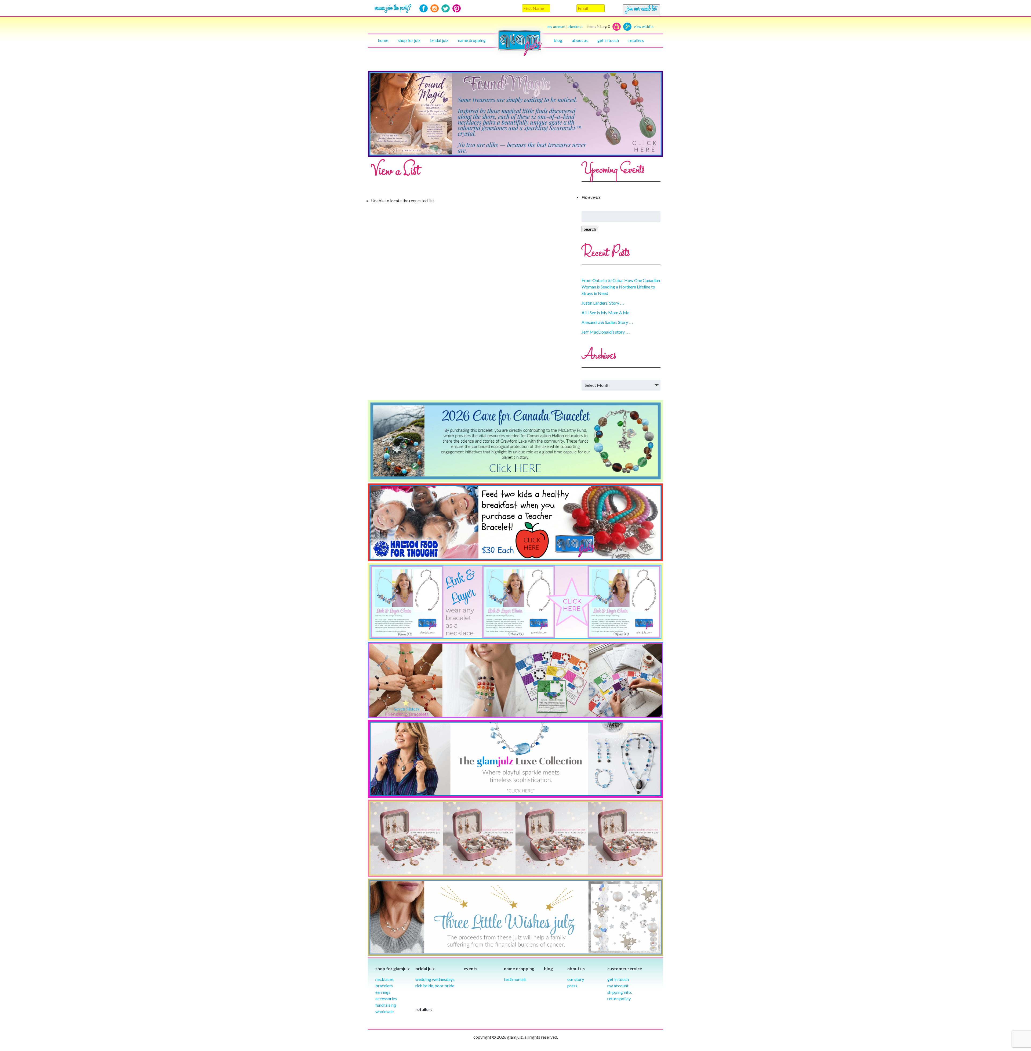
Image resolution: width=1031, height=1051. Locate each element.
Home (383, 40)
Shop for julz (409, 40)
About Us (580, 40)
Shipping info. (619, 992)
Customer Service (624, 968)
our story (575, 979)
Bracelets (384, 985)
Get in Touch (618, 979)
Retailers (636, 40)
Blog (558, 40)
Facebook (423, 8)
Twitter (445, 8)
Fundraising (385, 1004)
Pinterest (456, 8)
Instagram (434, 8)
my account (556, 26)
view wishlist (644, 26)
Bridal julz (439, 40)
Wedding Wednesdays (435, 979)
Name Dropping (472, 40)
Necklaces (384, 979)
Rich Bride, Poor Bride (434, 985)
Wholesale (384, 1011)
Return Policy (619, 998)
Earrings (382, 992)
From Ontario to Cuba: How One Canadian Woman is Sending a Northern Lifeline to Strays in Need (621, 287)
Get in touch (608, 40)
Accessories (386, 998)
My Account (618, 985)
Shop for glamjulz (392, 968)
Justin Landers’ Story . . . (603, 302)
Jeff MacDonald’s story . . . (606, 331)
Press (572, 985)
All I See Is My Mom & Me (605, 312)
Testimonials (515, 979)
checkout (589, 26)
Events (470, 968)
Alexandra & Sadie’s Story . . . (607, 322)
